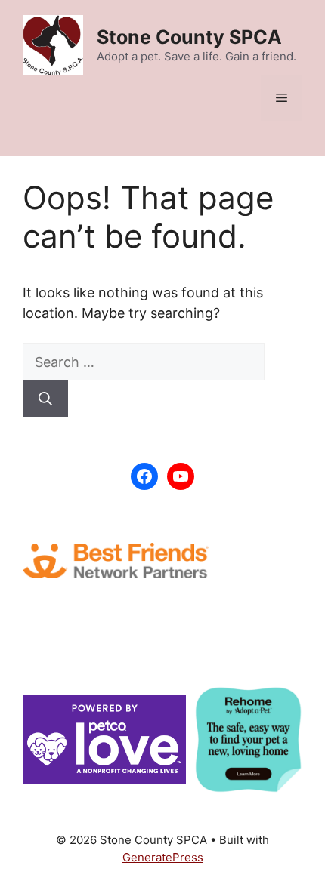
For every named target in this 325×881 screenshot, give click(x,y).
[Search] (45, 398)
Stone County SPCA (189, 37)
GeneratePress (162, 857)
